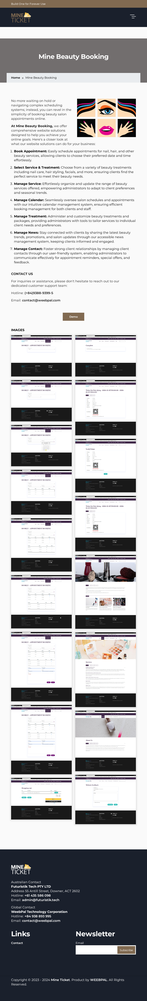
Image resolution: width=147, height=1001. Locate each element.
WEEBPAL (98, 980)
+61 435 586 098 (38, 895)
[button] (41, 355)
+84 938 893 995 (38, 916)
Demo (73, 316)
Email (80, 943)
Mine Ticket (60, 980)
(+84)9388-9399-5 (39, 293)
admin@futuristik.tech (40, 900)
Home (15, 77)
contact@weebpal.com (41, 300)
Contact (17, 943)
